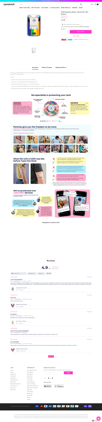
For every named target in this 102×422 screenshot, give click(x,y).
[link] (51, 108)
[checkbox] (49, 273)
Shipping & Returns (60, 67)
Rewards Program (47, 67)
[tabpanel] (51, 315)
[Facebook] (45, 378)
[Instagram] (48, 378)
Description (35, 67)
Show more (51, 356)
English (96, 420)
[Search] (81, 4)
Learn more (86, 39)
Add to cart (80, 31)
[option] (33, 25)
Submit (68, 372)
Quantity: (63, 28)
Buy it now (76, 36)
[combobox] (49, 4)
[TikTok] (52, 378)
